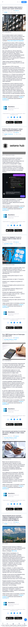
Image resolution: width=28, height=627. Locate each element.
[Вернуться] (25, 619)
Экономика (6, 243)
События (19, 625)
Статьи (2, 625)
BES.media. (14, 550)
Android (4, 99)
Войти (24, 2)
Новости (17, 10)
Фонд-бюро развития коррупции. (16, 40)
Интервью (24, 625)
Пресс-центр (13, 625)
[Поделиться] (8, 117)
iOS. (8, 99)
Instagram (4, 98)
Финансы (11, 339)
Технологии (10, 134)
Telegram (21, 97)
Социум (5, 12)
